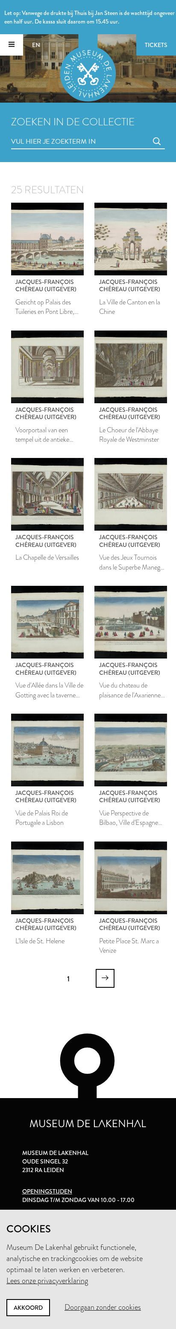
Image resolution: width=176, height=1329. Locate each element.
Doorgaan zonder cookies (103, 1307)
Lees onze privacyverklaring (47, 1280)
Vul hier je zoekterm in (37, 132)
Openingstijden (47, 1191)
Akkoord (28, 1307)
